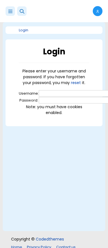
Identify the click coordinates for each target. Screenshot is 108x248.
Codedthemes (50, 239)
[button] (22, 11)
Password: (28, 100)
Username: (29, 93)
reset (76, 82)
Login (23, 30)
